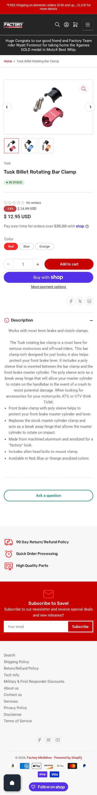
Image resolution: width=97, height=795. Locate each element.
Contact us (13, 694)
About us (11, 688)
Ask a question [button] (48, 495)
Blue (26, 246)
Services (11, 701)
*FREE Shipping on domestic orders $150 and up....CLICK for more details (49, 7)
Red (11, 246)
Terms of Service (18, 721)
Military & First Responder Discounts (34, 681)
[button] (14, 203)
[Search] (57, 24)
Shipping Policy (16, 662)
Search (9, 655)
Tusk (7, 163)
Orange (44, 246)
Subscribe (80, 626)
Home (8, 61)
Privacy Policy (15, 708)
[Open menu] (87, 24)
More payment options (48, 287)
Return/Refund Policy (21, 668)
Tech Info (11, 675)
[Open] (12, 782)
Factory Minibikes (39, 757)
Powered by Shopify (68, 757)
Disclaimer (13, 714)
